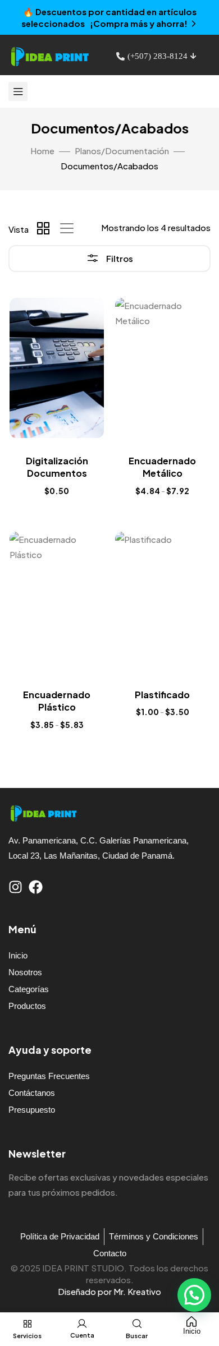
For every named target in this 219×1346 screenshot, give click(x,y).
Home (42, 150)
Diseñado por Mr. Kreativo (109, 1291)
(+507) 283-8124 (157, 56)
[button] (194, 1295)
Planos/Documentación (122, 150)
